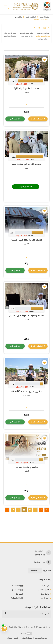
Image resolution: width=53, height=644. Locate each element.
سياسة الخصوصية (41, 638)
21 (13, 509)
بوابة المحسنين (17, 590)
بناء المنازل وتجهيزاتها (43, 33)
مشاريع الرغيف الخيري (10, 36)
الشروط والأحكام (13, 638)
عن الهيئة (45, 586)
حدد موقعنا (39, 562)
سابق (41, 510)
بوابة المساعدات (17, 586)
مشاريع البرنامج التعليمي (43, 36)
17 (35, 509)
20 (18, 509)
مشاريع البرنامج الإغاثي (10, 33)
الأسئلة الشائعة (17, 598)
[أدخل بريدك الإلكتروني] (5, 613)
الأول (46, 510)
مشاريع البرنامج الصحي (27, 36)
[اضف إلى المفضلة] (44, 59)
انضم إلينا (19, 594)
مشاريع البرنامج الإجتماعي (27, 33)
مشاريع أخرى (18, 17)
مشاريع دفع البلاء (43, 39)
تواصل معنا (45, 594)
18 (30, 509)
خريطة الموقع (27, 638)
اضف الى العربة (37, 118)
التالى (7, 510)
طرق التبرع (45, 598)
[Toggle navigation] (5, 6)
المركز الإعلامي (43, 590)
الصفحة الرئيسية (44, 17)
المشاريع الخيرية (31, 17)
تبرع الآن (13, 118)
